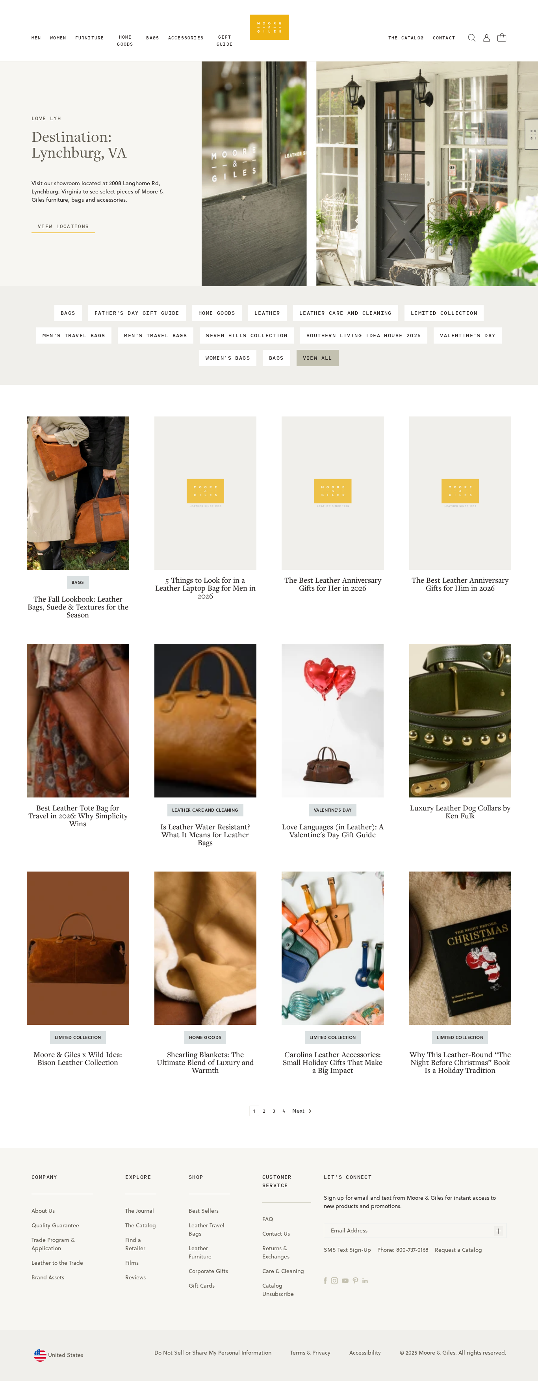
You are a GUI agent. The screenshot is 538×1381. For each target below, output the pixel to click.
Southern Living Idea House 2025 (363, 335)
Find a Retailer (135, 1244)
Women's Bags (228, 358)
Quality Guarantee (55, 1225)
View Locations (63, 226)
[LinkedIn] (365, 1280)
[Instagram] (334, 1280)
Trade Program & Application (53, 1244)
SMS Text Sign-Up (347, 1250)
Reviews (135, 1277)
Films (132, 1263)
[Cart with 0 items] (501, 37)
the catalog (406, 38)
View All (317, 358)
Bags (152, 38)
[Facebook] (325, 1280)
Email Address (349, 1230)
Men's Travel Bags (74, 335)
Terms (297, 1353)
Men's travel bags (155, 335)
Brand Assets (48, 1277)
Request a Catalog (458, 1250)
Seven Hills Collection (247, 335)
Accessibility (365, 1353)
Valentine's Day (467, 335)
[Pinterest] (355, 1280)
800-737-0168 (412, 1250)
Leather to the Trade (57, 1263)
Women (58, 38)
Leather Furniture (200, 1252)
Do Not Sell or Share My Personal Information (212, 1353)
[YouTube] (345, 1280)
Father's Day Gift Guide (137, 313)
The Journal (139, 1211)
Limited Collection (444, 313)
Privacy (321, 1353)
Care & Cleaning (283, 1271)
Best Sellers (204, 1211)
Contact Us (276, 1234)
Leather (267, 313)
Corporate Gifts (208, 1271)
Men (36, 38)
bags (276, 358)
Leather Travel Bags (206, 1229)
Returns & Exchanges (275, 1252)
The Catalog (140, 1225)
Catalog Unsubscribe (278, 1290)
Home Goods (125, 40)
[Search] (472, 37)
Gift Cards (202, 1286)
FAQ (267, 1219)
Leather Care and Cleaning (345, 313)
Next (299, 1111)
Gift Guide (225, 40)
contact (444, 38)
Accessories (186, 38)
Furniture (89, 38)
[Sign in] (486, 37)
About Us (43, 1211)
